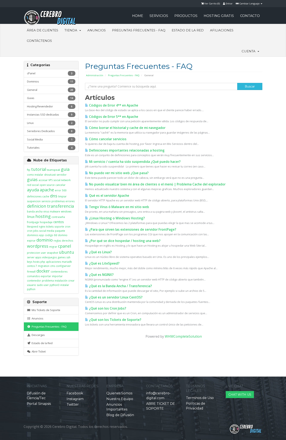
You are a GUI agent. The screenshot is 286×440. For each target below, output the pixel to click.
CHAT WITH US (239, 394)
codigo (49, 235)
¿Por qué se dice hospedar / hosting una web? (124, 241)
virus (46, 211)
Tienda (71, 30)
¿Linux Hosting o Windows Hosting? (116, 218)
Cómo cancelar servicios (107, 139)
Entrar (229, 3)
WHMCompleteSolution (183, 336)
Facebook (75, 393)
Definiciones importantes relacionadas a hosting (126, 150)
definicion (36, 206)
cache (45, 196)
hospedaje (46, 222)
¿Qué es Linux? (100, 252)
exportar (46, 276)
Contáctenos (39, 41)
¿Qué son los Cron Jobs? (107, 308)
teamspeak (53, 170)
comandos (33, 276)
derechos (67, 240)
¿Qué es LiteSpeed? (103, 263)
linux (31, 216)
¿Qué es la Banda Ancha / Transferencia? (120, 286)
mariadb (67, 262)
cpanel (64, 246)
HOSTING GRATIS (219, 16)
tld (55, 235)
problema (48, 280)
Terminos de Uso (200, 398)
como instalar (35, 174)
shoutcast (50, 174)
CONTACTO (250, 16)
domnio (62, 235)
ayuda (33, 190)
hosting (43, 216)
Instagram (75, 399)
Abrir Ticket (38, 351)
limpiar (62, 196)
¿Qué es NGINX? (100, 275)
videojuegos (49, 257)
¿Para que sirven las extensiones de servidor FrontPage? (132, 229)
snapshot (52, 253)
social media (46, 231)
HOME (137, 16)
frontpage (33, 222)
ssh (68, 257)
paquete (60, 231)
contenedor (34, 280)
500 (64, 190)
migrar (53, 246)
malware (55, 211)
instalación (61, 280)
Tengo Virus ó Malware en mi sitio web (118, 207)
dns (53, 196)
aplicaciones (53, 262)
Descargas (37, 335)
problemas (58, 201)
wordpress (37, 246)
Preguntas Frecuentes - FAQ (138, 30)
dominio (44, 240)
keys (29, 262)
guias (32, 179)
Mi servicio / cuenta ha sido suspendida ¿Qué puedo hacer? (134, 162)
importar (57, 276)
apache (47, 190)
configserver (63, 266)
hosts (36, 262)
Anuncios (96, 30)
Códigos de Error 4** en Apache (113, 105)
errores (70, 201)
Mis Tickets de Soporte (45, 310)
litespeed (32, 226)
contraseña (58, 217)
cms (52, 266)
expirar (31, 240)
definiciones (34, 196)
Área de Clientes (42, 30)
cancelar (60, 185)
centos (58, 222)
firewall (31, 271)
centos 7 (32, 266)
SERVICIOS (158, 16)
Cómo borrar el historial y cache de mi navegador (126, 128)
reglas (57, 240)
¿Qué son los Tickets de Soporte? (114, 320)
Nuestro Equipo (119, 399)
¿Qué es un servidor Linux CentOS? (115, 297)
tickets (50, 226)
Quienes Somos (119, 393)
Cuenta (249, 51)
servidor (62, 174)
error (58, 190)
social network (62, 180)
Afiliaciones (221, 30)
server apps (34, 257)
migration (43, 266)
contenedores (59, 271)
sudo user (43, 285)
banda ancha (35, 211)
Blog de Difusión (120, 415)
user (43, 253)
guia (65, 169)
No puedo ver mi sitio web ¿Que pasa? (118, 173)
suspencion (34, 201)
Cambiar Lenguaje (249, 3)
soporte (59, 226)
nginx (42, 226)
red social (33, 185)
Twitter (73, 405)
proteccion (33, 253)
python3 (54, 285)
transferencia (60, 206)
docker (43, 271)
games (62, 257)
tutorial (38, 169)
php (42, 262)
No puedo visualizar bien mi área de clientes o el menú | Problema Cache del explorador (156, 184)
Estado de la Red (188, 30)
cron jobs (32, 231)
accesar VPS (46, 180)
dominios (32, 235)
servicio (46, 201)
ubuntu (66, 252)
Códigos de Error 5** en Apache (113, 117)
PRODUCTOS (185, 16)
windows (66, 211)
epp (41, 235)
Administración (94, 75)
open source (47, 185)
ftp (28, 170)
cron (67, 226)
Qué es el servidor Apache (108, 195)
